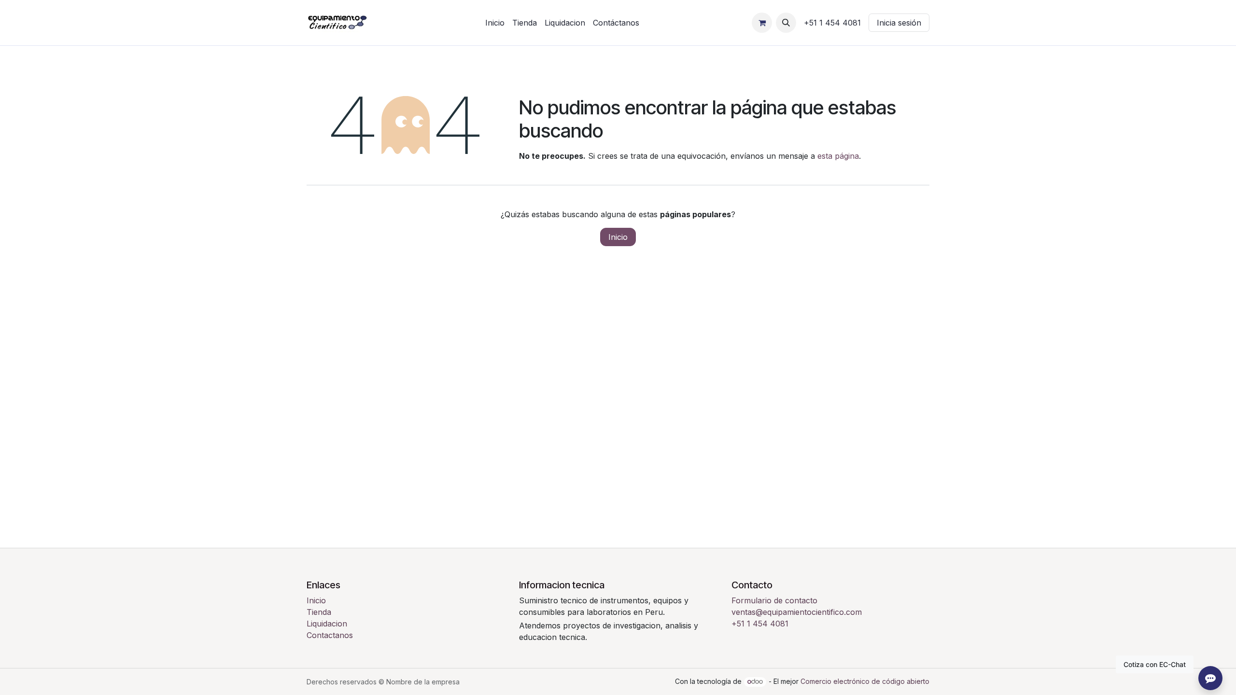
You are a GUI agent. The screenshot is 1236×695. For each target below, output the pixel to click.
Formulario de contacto (774, 600)
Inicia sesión (899, 23)
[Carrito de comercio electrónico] (762, 23)
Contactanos (330, 635)
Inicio (618, 237)
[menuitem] (494, 22)
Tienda (319, 612)
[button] (786, 23)
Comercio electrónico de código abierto (865, 681)
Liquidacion (327, 623)
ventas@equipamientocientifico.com (796, 612)
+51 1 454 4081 (759, 623)
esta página (838, 156)
